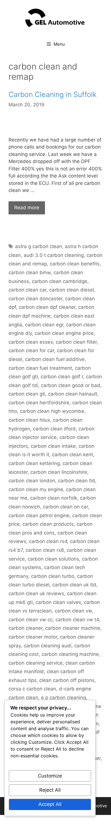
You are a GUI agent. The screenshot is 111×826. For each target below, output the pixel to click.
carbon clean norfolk (53, 498)
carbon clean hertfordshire (39, 402)
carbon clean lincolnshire (58, 472)
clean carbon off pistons (66, 680)
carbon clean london (32, 480)
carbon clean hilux (29, 420)
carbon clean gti (27, 394)
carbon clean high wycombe (52, 411)
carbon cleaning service (36, 663)
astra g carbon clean (38, 246)
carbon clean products (48, 524)
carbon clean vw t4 (77, 619)
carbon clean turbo (52, 576)
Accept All (49, 804)
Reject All (50, 790)
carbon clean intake (53, 446)
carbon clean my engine (36, 489)
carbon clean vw (73, 611)
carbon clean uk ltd (74, 585)
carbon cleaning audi (47, 645)
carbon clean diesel (71, 290)
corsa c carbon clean (32, 689)
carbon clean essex (31, 342)
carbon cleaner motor (33, 637)
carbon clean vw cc (31, 619)
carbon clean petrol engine (39, 515)
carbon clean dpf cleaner (47, 307)
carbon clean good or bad (70, 385)
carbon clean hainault (72, 394)
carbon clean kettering (34, 463)
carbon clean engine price (64, 333)
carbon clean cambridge (59, 281)
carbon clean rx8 (45, 550)
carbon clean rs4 (48, 541)
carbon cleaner (25, 628)
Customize (50, 776)
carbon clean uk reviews (36, 593)
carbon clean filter (76, 342)
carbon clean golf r (62, 376)
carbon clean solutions (53, 559)
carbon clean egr (44, 325)
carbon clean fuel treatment (40, 368)
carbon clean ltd (76, 480)
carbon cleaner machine (72, 628)
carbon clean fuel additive (55, 359)
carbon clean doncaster (35, 298)
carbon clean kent (72, 454)
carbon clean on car (65, 507)
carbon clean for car (31, 350)
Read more (26, 207)
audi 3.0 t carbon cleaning (54, 255)
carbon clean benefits (75, 264)
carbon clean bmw (30, 272)
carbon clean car (27, 290)
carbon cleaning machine (70, 654)
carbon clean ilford (54, 429)
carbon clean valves (58, 602)
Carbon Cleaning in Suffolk (52, 94)
